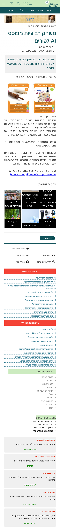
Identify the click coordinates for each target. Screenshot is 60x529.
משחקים (40, 77)
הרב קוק (49, 380)
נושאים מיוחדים (35, 10)
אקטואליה (33, 26)
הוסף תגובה (46, 238)
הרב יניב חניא (47, 384)
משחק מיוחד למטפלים (46, 440)
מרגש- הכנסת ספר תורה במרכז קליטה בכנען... (36, 361)
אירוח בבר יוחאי (48, 473)
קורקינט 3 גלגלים (13, 223)
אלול (51, 394)
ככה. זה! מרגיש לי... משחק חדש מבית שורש (30, 200)
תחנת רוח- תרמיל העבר (44, 278)
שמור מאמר (20, 255)
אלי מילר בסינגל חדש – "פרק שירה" (40, 292)
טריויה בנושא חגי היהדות (43, 421)
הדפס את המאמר (18, 248)
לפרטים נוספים (30, 485)
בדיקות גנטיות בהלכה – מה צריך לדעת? (39, 308)
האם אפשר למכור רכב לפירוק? (42, 316)
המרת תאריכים (47, 401)
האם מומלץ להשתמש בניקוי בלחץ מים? (39, 300)
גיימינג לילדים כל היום (47, 223)
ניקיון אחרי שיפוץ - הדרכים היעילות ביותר (38, 296)
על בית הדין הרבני (47, 329)
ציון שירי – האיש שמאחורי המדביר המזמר (38, 353)
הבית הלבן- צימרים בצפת (45, 456)
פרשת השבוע (47, 377)
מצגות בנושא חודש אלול (43, 431)
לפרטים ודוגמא (30, 523)
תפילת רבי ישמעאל (45, 390)
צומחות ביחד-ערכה (47, 511)
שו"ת (21, 10)
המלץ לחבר (47, 255)
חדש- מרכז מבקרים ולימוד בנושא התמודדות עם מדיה (34, 357)
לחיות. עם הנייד (48, 492)
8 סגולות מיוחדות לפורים (13, 204)
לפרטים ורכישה (30, 449)
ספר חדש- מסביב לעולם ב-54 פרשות (39, 333)
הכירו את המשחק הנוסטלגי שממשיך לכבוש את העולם (47, 199)
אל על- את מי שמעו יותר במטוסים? (40, 337)
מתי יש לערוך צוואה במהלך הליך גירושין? (38, 282)
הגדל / (48, 262)
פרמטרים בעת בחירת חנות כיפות (41, 341)
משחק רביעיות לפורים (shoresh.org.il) (33, 174)
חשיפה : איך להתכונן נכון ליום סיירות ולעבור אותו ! (35, 349)
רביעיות (20, 77)
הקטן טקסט (41, 262)
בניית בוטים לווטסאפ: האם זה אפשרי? (39, 365)
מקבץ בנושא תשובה (44, 424)
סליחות (50, 387)
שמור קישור (20, 262)
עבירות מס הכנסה (46, 345)
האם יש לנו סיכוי (30, 504)
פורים (30, 77)
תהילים (50, 397)
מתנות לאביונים (30, 225)
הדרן (51, 407)
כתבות (44, 26)
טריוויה (11, 10)
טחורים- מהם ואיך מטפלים (43, 312)
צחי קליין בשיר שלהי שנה (42, 427)
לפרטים (30, 466)
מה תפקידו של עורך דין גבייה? (42, 304)
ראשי (53, 26)
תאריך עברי (48, 404)
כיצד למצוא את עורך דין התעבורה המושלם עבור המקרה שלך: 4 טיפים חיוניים (32, 286)
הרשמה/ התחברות (25, 3)
